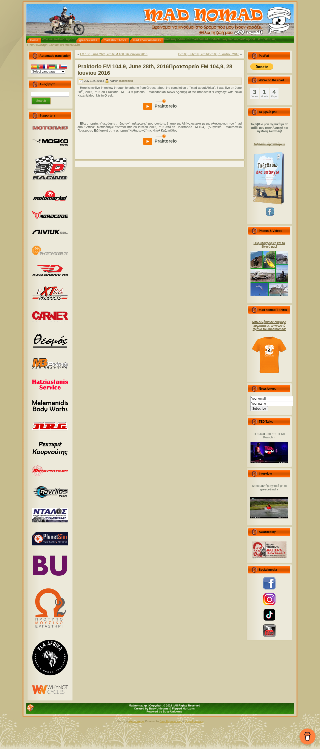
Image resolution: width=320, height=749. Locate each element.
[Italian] (58, 67)
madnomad (126, 80)
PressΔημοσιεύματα (177, 39)
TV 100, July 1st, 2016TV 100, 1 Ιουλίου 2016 (208, 54)
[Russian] (64, 67)
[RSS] (30, 708)
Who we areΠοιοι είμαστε (59, 39)
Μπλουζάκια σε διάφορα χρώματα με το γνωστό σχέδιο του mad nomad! (269, 325)
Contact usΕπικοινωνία (64, 45)
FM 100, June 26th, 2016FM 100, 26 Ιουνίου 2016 (114, 54)
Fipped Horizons (194, 721)
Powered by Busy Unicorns (164, 711)
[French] (46, 67)
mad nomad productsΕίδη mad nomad (218, 39)
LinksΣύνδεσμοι (37, 45)
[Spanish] (34, 67)
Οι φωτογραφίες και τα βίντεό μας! (269, 244)
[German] (52, 67)
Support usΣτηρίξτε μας (260, 39)
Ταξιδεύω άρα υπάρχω (269, 144)
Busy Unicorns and (171, 721)
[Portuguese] (40, 67)
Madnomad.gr (136, 721)
